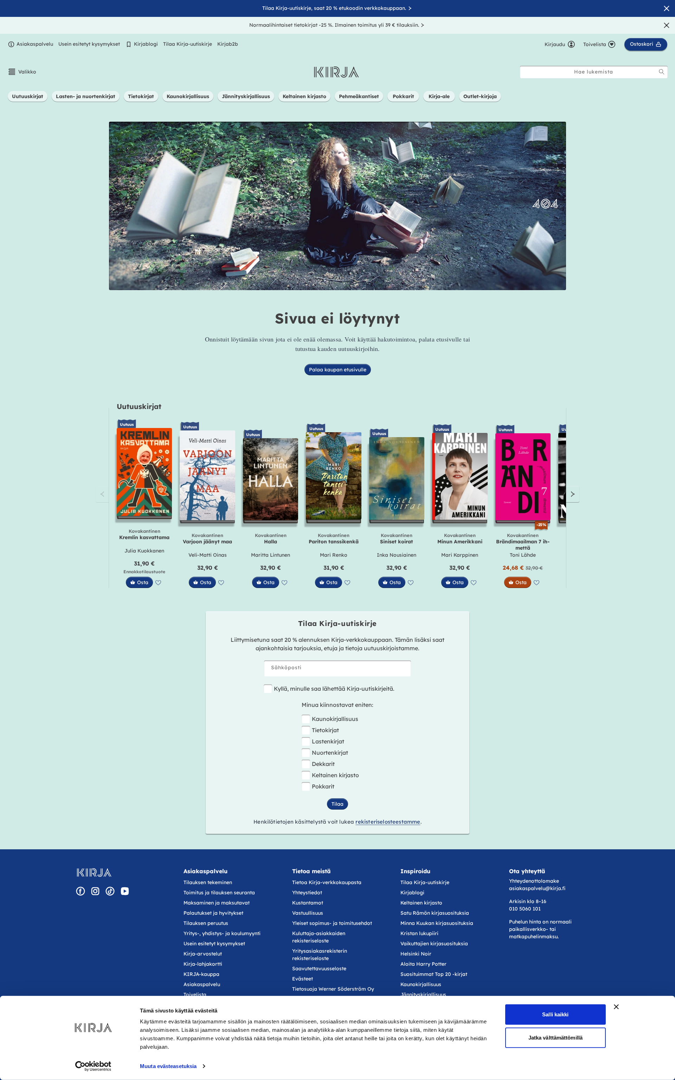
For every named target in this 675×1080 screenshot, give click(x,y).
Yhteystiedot (307, 892)
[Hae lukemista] (661, 72)
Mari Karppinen (459, 555)
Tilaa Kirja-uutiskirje (187, 44)
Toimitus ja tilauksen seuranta (219, 892)
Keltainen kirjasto (335, 775)
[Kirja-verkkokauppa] (94, 872)
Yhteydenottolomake (534, 881)
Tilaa (337, 804)
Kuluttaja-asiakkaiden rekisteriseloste (318, 937)
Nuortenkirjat (330, 752)
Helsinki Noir (415, 954)
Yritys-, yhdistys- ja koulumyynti (222, 933)
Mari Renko (333, 555)
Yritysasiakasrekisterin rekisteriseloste (319, 954)
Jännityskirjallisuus (423, 994)
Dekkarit (323, 763)
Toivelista (195, 994)
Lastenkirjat (328, 741)
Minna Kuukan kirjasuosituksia (436, 923)
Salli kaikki (555, 1014)
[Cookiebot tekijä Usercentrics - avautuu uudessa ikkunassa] (93, 1066)
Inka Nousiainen (396, 555)
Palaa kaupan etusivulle (337, 369)
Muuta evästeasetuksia (168, 1066)
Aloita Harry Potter (423, 964)
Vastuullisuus (307, 913)
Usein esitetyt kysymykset (89, 44)
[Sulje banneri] (616, 1006)
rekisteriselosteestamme (387, 821)
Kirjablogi (146, 44)
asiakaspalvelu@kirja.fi (537, 888)
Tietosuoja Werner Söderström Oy (333, 989)
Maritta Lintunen (270, 555)
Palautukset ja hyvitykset (213, 913)
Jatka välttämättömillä (555, 1037)
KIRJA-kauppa (201, 974)
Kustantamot (307, 903)
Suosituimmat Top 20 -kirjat (433, 974)
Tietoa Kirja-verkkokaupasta (326, 882)
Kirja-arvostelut (203, 954)
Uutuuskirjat (139, 406)
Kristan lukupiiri (419, 933)
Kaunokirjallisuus (335, 718)
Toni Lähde (523, 555)
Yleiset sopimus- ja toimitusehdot (332, 923)
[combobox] (594, 72)
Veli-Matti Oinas (207, 555)
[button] (22, 72)
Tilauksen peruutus (206, 923)
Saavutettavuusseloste (319, 968)
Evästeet (302, 979)
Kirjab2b (227, 44)
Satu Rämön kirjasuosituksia (434, 913)
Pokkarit (323, 786)
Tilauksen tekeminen (208, 882)
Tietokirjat (325, 730)
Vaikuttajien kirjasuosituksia (434, 943)
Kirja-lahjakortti (203, 964)
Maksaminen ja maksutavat (217, 903)
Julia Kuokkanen (144, 551)
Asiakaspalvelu (35, 44)
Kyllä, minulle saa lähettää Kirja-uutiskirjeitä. (334, 688)
